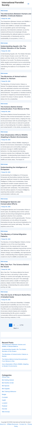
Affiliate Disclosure (12, 424)
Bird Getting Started (8, 380)
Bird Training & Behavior (9, 391)
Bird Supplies (6, 388)
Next (16, 328)
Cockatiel (5, 397)
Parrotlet (4, 409)
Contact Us (22, 424)
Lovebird (4, 403)
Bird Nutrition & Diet (8, 383)
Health (4, 400)
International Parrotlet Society (13, 3)
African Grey (5, 377)
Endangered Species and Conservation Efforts (10, 203)
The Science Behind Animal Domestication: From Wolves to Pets (15, 108)
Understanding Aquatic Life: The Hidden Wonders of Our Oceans (13, 47)
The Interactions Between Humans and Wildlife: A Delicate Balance (16, 15)
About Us (3, 424)
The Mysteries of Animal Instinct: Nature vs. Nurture (14, 77)
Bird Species (5, 386)
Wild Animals (4, 10)
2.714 (21, 325)
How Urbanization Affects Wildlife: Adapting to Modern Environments (14, 136)
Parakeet (4, 406)
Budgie (4, 394)
